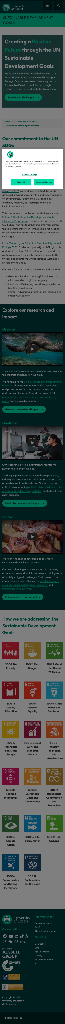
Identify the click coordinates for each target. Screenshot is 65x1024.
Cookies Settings (29, 174)
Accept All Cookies (44, 182)
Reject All (21, 182)
